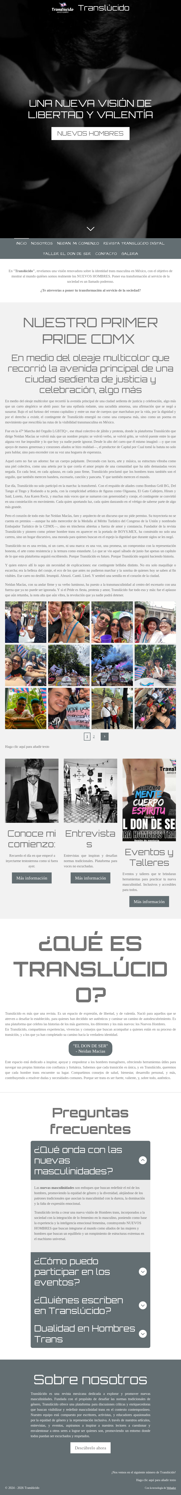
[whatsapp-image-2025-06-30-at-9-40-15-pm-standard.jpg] (25, 708)
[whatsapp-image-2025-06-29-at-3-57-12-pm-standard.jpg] (155, 622)
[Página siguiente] (105, 737)
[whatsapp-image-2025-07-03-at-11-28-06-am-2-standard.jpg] (25, 622)
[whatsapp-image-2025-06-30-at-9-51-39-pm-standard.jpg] (25, 665)
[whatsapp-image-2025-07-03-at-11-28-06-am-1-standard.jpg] (68, 622)
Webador (171, 1488)
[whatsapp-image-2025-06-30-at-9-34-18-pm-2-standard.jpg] (112, 708)
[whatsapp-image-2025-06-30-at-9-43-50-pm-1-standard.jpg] (112, 665)
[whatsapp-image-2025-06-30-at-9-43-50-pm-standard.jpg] (155, 665)
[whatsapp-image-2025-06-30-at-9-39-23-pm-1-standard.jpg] (68, 708)
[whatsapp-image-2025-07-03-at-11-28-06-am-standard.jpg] (112, 622)
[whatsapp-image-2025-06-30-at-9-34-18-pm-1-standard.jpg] (155, 708)
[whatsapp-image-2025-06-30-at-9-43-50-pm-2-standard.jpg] (68, 665)
